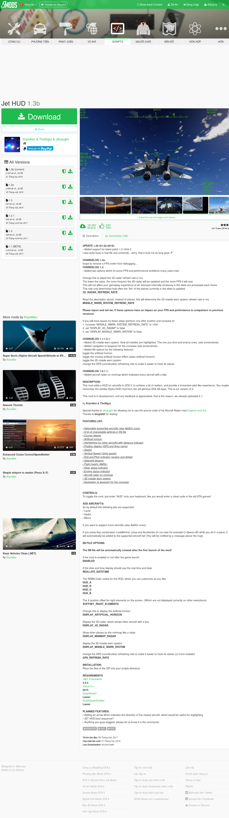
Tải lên (174, 4)
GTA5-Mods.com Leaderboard (151, 799)
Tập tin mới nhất (143, 767)
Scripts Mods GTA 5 (93, 792)
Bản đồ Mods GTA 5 (93, 805)
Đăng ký (212, 4)
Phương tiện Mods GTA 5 (96, 774)
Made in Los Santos (12, 770)
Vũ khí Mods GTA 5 (93, 786)
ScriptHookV (90, 693)
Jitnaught (108, 410)
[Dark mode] (223, 4)
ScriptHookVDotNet (93, 700)
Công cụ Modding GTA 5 (96, 767)
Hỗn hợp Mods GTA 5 (94, 811)
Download (43, 116)
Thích (108, 228)
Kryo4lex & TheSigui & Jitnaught (46, 139)
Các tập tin (140, 774)
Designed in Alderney (13, 766)
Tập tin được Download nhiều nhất (153, 786)
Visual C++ (89, 686)
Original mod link (196, 410)
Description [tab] (92, 236)
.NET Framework (92, 679)
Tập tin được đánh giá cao (149, 792)
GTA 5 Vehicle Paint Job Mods (99, 780)
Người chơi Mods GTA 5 (95, 799)
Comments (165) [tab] (118, 236)
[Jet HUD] (92, 205)
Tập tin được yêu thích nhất (149, 780)
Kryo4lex (30, 317)
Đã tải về (91, 228)
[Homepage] (24, 143)
